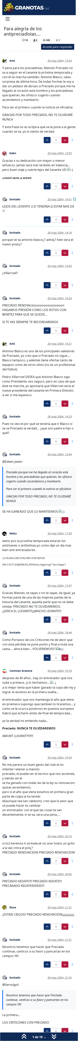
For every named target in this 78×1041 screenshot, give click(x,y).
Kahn (12, 153)
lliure (12, 907)
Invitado (14, 199)
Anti (12, 60)
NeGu (13, 533)
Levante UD (11, 40)
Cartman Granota (20, 670)
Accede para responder (58, 47)
